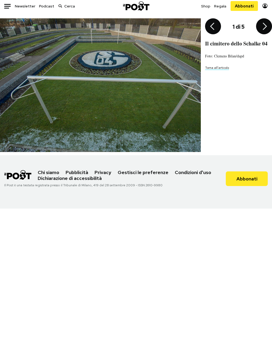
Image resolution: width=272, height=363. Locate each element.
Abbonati (244, 6)
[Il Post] (136, 6)
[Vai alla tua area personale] (265, 6)
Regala (220, 6)
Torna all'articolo (217, 68)
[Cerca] (60, 6)
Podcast (46, 6)
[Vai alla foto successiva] (264, 26)
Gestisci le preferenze (143, 172)
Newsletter (25, 6)
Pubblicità (77, 172)
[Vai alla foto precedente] (213, 26)
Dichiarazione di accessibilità (70, 178)
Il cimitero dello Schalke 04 (236, 43)
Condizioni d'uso (193, 172)
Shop (205, 6)
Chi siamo (48, 172)
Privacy (103, 172)
